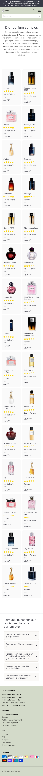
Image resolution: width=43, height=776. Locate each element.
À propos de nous (8, 745)
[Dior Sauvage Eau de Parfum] (32, 157)
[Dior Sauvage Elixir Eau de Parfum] (32, 122)
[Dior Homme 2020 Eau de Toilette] (11, 226)
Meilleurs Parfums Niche (11, 700)
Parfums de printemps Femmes (13, 703)
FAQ (3, 737)
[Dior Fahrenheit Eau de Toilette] (11, 191)
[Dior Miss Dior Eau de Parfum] (11, 122)
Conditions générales (10, 714)
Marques (5, 740)
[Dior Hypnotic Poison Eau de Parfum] (11, 260)
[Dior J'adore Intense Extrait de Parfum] (11, 581)
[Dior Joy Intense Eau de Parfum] (32, 547)
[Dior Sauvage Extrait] (32, 581)
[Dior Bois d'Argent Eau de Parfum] (32, 368)
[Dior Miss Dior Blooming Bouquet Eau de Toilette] (32, 296)
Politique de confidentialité (12, 720)
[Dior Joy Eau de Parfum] (11, 476)
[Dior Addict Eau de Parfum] (11, 331)
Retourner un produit (10, 723)
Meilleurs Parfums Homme (12, 697)
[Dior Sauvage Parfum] (32, 191)
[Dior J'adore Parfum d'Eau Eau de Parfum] (11, 405)
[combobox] (21, 16)
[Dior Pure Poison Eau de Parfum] (32, 260)
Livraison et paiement (10, 725)
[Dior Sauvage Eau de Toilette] (11, 86)
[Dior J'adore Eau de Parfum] (11, 157)
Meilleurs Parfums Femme (11, 694)
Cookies (5, 717)
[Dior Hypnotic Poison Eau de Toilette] (11, 441)
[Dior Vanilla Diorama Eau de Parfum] (32, 441)
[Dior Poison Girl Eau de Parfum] (11, 295)
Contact (5, 734)
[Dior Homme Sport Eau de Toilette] (32, 226)
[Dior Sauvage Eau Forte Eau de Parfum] (11, 547)
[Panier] (34, 10)
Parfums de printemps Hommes (14, 705)
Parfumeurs (6, 743)
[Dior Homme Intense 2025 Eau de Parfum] (32, 87)
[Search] (39, 16)
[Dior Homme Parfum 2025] (32, 332)
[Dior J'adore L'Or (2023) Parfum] (32, 476)
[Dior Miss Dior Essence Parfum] (11, 510)
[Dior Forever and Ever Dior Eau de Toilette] (32, 511)
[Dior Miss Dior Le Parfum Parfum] (11, 369)
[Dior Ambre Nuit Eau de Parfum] (32, 404)
